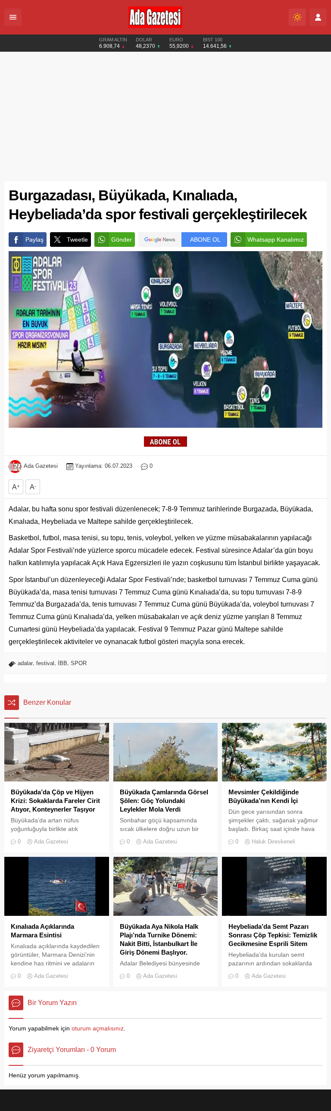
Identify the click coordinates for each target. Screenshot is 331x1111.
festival (45, 663)
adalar (25, 663)
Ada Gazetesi (41, 466)
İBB (62, 663)
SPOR (79, 663)
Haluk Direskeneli (273, 841)
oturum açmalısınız (98, 1028)
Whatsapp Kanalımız (275, 239)
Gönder (121, 239)
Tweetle (77, 239)
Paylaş (34, 239)
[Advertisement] (165, 116)
